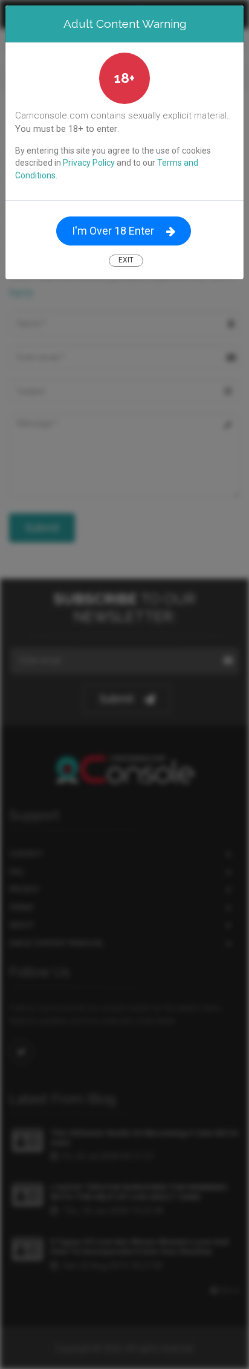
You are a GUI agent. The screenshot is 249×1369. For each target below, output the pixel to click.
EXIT (126, 260)
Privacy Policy (89, 162)
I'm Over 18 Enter (113, 230)
